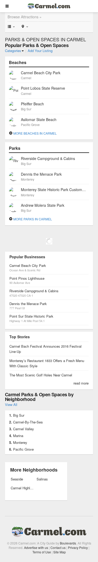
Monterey (20, 442)
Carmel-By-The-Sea (28, 422)
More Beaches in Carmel (35, 133)
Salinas (42, 479)
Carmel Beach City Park (27, 265)
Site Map (59, 552)
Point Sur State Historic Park (31, 316)
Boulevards (68, 543)
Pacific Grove (23, 449)
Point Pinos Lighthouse (26, 278)
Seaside (17, 479)
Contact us (58, 547)
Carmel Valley (23, 428)
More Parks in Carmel (32, 219)
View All (11, 404)
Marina (18, 435)
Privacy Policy (78, 547)
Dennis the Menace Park (28, 303)
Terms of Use (41, 552)
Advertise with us (36, 547)
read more (81, 383)
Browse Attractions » (25, 16)
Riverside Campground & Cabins (34, 290)
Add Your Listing (40, 50)
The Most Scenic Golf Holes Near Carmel (40, 374)
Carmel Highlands (22, 487)
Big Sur (18, 415)
